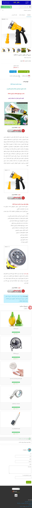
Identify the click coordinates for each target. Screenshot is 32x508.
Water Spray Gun (24, 301)
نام (30, 453)
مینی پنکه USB (16, 353)
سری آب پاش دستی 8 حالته (17, 296)
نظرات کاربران (14, 14)
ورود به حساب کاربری (28, 506)
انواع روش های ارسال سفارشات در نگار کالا (24, 503)
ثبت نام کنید (22, 506)
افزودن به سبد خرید (22, 71)
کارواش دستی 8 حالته (10, 299)
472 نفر (11, 71)
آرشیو (26, 308)
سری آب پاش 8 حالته (20, 299)
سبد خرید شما (6, 6)
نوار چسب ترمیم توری (15, 403)
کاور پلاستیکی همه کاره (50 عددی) (16, 378)
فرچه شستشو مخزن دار (16, 428)
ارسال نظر (29, 482)
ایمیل (30, 458)
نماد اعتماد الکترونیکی (28, 501)
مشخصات (29, 14)
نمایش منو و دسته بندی (24, 6)
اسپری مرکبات (16, 328)
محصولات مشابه (22, 14)
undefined (30, 504)
